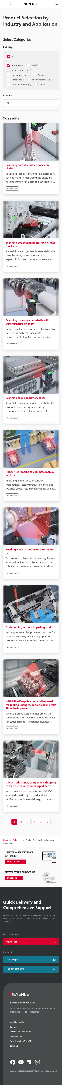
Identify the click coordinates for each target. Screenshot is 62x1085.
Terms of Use (16, 1036)
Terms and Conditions (20, 1031)
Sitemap (14, 1045)
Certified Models (17, 1022)
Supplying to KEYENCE (20, 1041)
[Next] (48, 822)
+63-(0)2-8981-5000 (15, 969)
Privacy (13, 1026)
